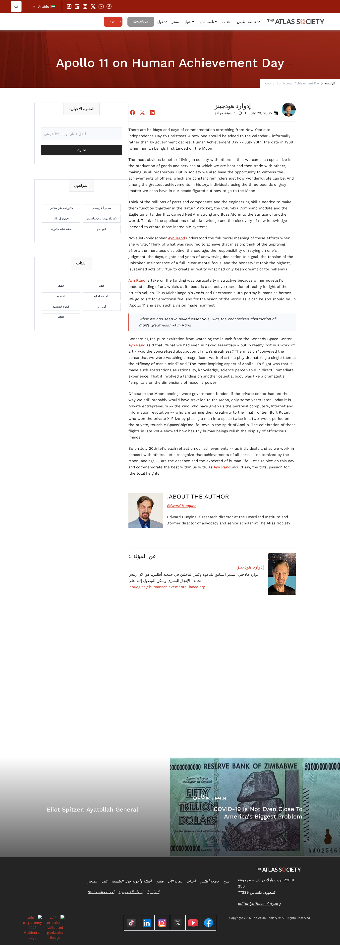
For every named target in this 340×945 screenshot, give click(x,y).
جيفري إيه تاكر (61, 218)
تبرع (112, 21)
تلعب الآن (207, 22)
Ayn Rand (176, 238)
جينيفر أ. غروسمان (101, 208)
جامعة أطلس (247, 22)
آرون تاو (101, 229)
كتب (104, 881)
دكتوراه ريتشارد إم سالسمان (101, 218)
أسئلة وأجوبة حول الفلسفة (132, 881)
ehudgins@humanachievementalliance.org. (166, 587)
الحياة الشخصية (61, 306)
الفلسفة (61, 296)
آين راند (102, 306)
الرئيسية (330, 83)
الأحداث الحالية (101, 296)
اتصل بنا (153, 892)
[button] (44, 6)
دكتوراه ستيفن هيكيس (61, 208)
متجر (175, 22)
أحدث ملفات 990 (101, 892)
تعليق (61, 285)
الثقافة (61, 317)
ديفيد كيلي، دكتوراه (61, 229)
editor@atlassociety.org (259, 903)
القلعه (102, 285)
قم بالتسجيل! (140, 21)
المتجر (92, 881)
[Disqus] (212, 669)
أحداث (226, 22)
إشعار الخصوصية (130, 892)
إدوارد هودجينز (250, 567)
